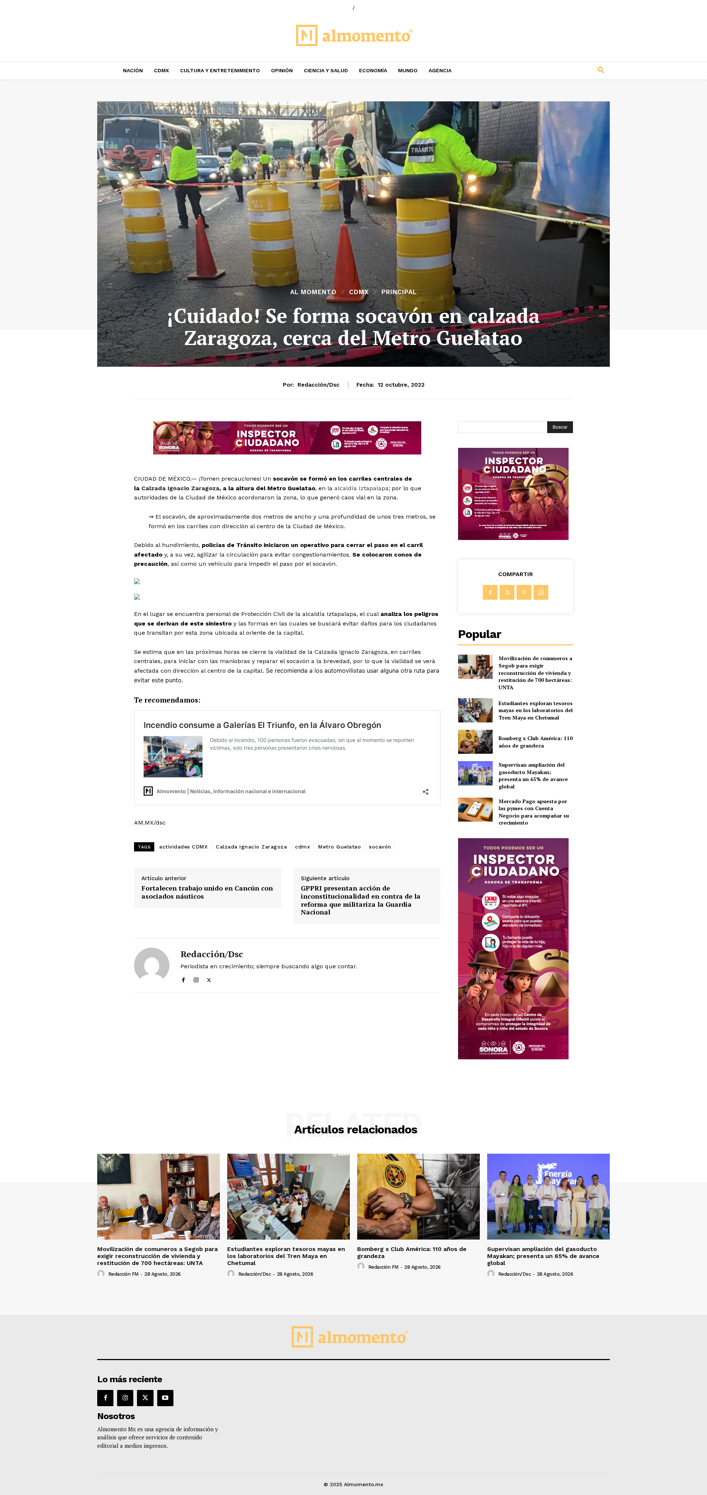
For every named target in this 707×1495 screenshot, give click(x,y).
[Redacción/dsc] (151, 965)
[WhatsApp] (541, 592)
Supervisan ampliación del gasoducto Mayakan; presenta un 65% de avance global (533, 775)
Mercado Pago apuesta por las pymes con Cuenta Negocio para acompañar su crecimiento (534, 812)
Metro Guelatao (339, 847)
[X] (209, 978)
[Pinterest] (524, 592)
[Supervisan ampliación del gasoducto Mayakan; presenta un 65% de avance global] (475, 773)
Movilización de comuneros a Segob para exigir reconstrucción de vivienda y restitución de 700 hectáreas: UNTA (535, 672)
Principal (399, 292)
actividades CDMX (183, 847)
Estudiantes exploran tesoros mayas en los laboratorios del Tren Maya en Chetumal (536, 710)
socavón (380, 847)
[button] (552, 70)
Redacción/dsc (319, 384)
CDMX (359, 292)
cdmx (302, 847)
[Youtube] (165, 1398)
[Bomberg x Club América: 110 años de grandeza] (475, 742)
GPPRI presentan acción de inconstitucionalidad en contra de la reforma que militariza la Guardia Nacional (361, 900)
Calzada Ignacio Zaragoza (180, 488)
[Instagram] (196, 978)
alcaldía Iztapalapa (361, 488)
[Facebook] (183, 978)
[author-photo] (102, 1274)
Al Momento (313, 292)
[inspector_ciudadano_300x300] (513, 538)
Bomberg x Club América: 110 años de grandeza (536, 742)
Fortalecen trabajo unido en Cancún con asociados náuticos (207, 892)
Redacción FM (123, 1274)
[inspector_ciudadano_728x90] (287, 452)
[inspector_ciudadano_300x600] (513, 1057)
